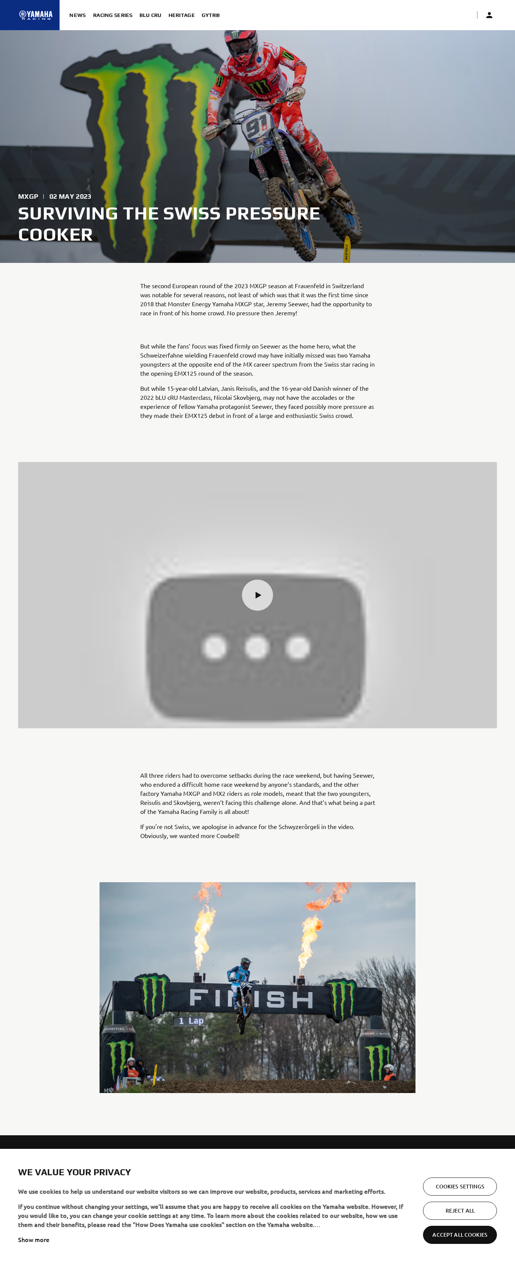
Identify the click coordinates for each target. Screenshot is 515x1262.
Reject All (460, 1210)
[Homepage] (36, 15)
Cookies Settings (460, 1186)
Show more (33, 1239)
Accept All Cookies (459, 1234)
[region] (257, 1205)
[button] (257, 595)
